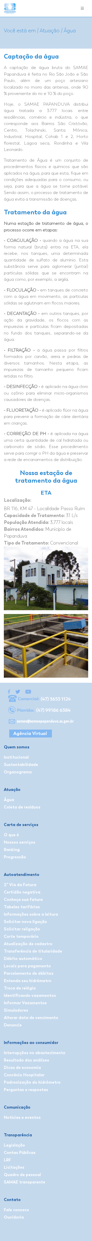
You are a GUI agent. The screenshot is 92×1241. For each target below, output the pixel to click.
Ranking (12, 849)
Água (9, 799)
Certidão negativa (22, 892)
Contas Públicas (20, 1152)
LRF (7, 1160)
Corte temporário (21, 936)
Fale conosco (16, 1209)
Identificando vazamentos (30, 995)
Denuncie (13, 1025)
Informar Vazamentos (25, 1002)
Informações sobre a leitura (31, 914)
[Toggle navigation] (82, 9)
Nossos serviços (19, 842)
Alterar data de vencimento (31, 1017)
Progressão (15, 857)
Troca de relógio (20, 988)
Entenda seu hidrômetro (27, 980)
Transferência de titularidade (33, 951)
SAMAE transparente (24, 1182)
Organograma (18, 772)
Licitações (14, 1167)
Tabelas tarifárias (22, 906)
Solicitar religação (22, 929)
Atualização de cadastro (28, 943)
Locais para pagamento (27, 966)
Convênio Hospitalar (24, 1074)
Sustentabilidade (21, 764)
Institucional (16, 757)
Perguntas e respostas (26, 1089)
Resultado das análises (26, 1060)
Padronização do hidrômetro (32, 1082)
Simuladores (16, 1010)
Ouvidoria (14, 1217)
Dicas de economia (22, 1067)
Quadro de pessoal (22, 1174)
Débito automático (23, 958)
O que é (11, 834)
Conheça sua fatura (23, 899)
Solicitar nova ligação (25, 921)
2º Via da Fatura (20, 884)
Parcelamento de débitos (28, 973)
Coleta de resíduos (22, 807)
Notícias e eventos (22, 1117)
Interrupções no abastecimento (34, 1052)
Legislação (14, 1145)
